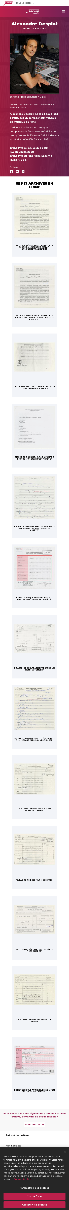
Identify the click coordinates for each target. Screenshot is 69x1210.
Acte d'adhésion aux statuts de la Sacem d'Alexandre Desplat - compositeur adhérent (34, 247)
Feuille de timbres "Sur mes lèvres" (34, 880)
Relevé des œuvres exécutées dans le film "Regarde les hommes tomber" (34, 739)
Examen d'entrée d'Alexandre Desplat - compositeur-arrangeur (34, 388)
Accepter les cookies (34, 1204)
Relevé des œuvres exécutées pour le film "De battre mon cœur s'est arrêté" (34, 528)
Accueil (13, 104)
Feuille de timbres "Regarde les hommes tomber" (34, 810)
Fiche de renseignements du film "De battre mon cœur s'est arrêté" (34, 458)
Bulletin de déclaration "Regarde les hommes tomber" (34, 669)
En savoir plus (22, 1179)
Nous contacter (34, 1124)
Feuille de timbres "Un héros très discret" (34, 1021)
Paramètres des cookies (34, 1187)
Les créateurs (46, 104)
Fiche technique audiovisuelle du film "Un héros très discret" (34, 1091)
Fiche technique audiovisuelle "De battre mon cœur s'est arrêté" (34, 599)
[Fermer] (65, 1151)
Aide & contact (13, 1145)
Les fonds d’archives (28, 104)
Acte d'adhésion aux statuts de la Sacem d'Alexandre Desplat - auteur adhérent (34, 317)
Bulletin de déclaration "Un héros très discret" (34, 950)
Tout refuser (34, 1196)
